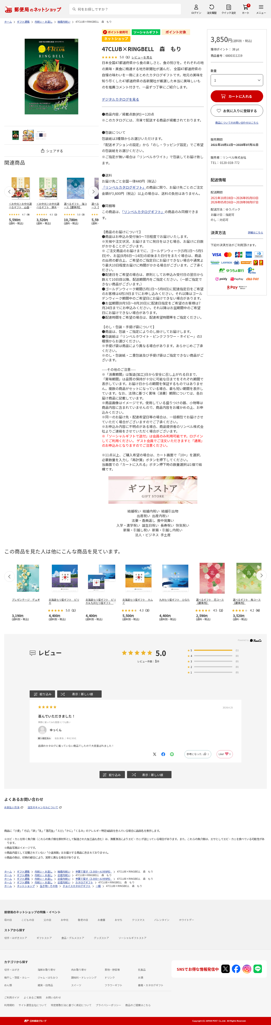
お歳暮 (101, 920)
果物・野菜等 (112, 969)
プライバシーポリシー (108, 1005)
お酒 (140, 977)
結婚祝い (134, 511)
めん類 (8, 985)
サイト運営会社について (33, 1005)
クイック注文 (228, 12)
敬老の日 (83, 920)
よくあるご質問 (32, 997)
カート (245, 12)
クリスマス (138, 920)
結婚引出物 (169, 511)
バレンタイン (161, 920)
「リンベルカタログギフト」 (124, 187)
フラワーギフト (113, 985)
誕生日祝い (150, 525)
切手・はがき (11, 969)
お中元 (64, 920)
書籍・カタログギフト (150, 985)
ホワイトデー (186, 920)
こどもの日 (27, 920)
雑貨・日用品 (45, 985)
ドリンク (110, 977)
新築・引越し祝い (136, 529)
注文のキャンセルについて (43, 807)
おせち (118, 920)
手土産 (165, 534)
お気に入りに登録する (240, 110)
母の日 (8, 920)
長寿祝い (167, 525)
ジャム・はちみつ (48, 977)
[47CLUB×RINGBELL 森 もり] (15, 135)
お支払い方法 (11, 807)
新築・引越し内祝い (167, 529)
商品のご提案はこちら (138, 1005)
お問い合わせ (53, 997)
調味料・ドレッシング (84, 977)
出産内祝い (160, 515)
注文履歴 (212, 12)
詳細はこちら (255, 232)
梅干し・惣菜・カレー (17, 977)
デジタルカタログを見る (120, 99)
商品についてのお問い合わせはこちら (237, 122)
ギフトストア (44, 938)
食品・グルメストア (72, 938)
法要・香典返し (143, 520)
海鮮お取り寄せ (46, 969)
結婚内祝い (151, 511)
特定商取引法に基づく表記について (71, 1005)
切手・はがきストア (15, 938)
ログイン (196, 12)
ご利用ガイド (11, 997)
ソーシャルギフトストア (133, 938)
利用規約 (9, 1005)
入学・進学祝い (128, 525)
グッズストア (101, 938)
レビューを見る (141, 57)
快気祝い (182, 525)
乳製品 (142, 969)
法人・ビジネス (147, 534)
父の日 (47, 920)
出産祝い (143, 515)
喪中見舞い (165, 520)
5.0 (161, 653)
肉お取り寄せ (78, 969)
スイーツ (76, 985)
